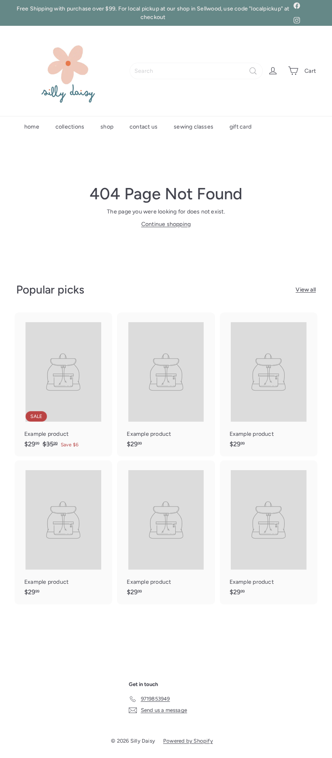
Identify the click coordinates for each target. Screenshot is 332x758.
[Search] (253, 71)
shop (106, 126)
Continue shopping (166, 224)
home (31, 126)
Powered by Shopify (188, 741)
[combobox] (196, 71)
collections (69, 126)
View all (306, 289)
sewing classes (193, 126)
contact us (143, 126)
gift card (240, 126)
